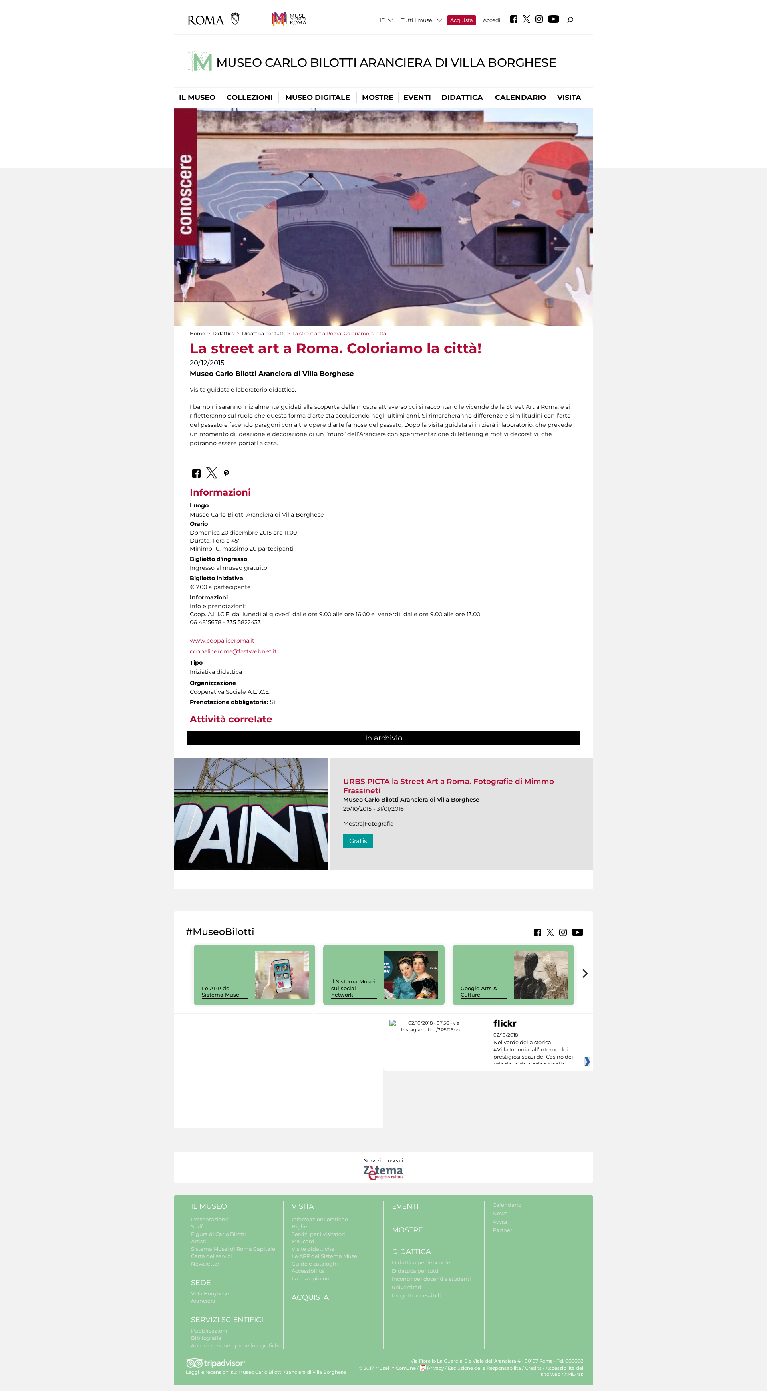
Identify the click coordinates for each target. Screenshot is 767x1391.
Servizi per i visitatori (318, 1234)
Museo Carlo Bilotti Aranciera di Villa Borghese (386, 62)
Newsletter (205, 1263)
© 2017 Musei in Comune (387, 1368)
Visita (569, 97)
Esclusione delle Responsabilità (484, 1368)
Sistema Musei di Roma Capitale (233, 1249)
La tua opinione (312, 1278)
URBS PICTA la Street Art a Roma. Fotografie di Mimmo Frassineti (448, 786)
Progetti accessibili (416, 1295)
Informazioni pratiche (320, 1219)
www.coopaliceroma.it (222, 640)
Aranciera (203, 1300)
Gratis (358, 841)
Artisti (198, 1241)
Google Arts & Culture (479, 991)
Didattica (462, 97)
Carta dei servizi (211, 1256)
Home (197, 333)
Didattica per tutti (263, 333)
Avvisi (500, 1221)
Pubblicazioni (209, 1330)
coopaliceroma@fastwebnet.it (233, 651)
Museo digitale (317, 97)
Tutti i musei (417, 20)
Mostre (377, 97)
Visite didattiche (313, 1249)
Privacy (435, 1368)
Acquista (461, 20)
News (500, 1213)
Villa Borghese (210, 1293)
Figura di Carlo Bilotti (218, 1234)
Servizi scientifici (227, 1319)
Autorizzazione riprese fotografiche (236, 1345)
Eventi (417, 97)
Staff (197, 1226)
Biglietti (302, 1226)
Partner (502, 1230)
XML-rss (573, 1374)
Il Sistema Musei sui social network (353, 988)
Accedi (492, 20)
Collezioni (250, 97)
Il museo (197, 97)
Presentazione (210, 1219)
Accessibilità (308, 1271)
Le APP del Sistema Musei (221, 991)
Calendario (520, 97)
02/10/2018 (533, 1049)
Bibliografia (206, 1338)
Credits (533, 1368)
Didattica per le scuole (421, 1262)
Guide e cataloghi (315, 1263)
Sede (201, 1282)
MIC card (303, 1241)
